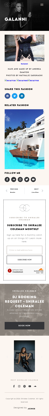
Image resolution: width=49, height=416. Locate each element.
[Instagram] (20, 179)
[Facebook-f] (7, 179)
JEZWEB (31, 409)
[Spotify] (24, 386)
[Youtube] (33, 179)
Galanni (24, 64)
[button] (42, 4)
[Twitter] (26, 179)
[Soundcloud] (13, 179)
